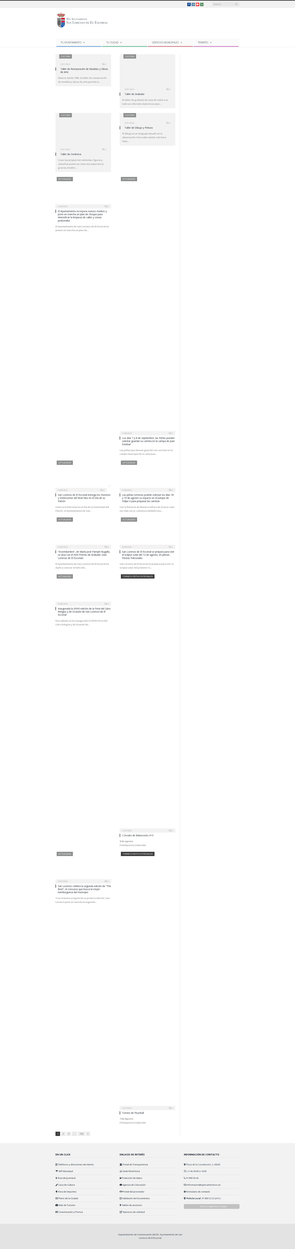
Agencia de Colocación (134, 1184)
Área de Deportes (67, 1191)
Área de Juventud (66, 1177)
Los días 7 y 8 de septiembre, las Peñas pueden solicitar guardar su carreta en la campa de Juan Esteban (148, 441)
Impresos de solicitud (133, 1211)
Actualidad (64, 179)
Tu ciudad (112, 42)
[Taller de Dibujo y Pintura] (147, 119)
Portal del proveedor (133, 1191)
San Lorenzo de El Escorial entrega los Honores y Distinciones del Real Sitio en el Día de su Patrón (84, 498)
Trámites (203, 42)
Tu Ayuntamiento (71, 42)
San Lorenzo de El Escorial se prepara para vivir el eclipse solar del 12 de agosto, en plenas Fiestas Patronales (148, 554)
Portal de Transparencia (135, 1164)
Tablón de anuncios (131, 1205)
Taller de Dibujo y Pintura (139, 127)
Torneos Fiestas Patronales (138, 576)
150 (81, 1133)
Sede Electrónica (131, 1171)
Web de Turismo (66, 1205)
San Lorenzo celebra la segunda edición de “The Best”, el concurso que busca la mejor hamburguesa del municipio (84, 889)
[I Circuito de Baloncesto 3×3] (147, 702)
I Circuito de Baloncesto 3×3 (137, 835)
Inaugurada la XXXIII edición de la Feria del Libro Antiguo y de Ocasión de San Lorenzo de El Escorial (84, 611)
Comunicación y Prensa (70, 1211)
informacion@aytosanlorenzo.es (204, 1184)
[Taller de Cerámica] (83, 132)
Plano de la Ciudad (68, 1198)
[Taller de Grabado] (147, 73)
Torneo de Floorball (133, 1112)
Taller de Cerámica (70, 154)
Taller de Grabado (134, 94)
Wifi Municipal (65, 1171)
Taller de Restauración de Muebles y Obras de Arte (84, 70)
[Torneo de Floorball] (147, 980)
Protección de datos (131, 1177)
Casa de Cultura (66, 1184)
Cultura (65, 56)
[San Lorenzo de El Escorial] (84, 19)
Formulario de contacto (198, 1191)
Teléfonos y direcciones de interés (75, 1164)
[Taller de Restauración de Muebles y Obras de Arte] (83, 60)
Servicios (165, 42)
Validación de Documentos (136, 1198)
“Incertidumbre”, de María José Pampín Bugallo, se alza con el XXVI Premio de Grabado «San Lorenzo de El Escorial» (84, 554)
